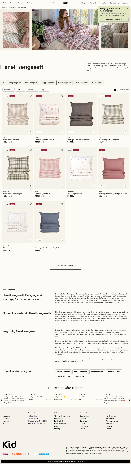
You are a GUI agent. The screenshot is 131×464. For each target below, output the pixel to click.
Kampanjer (21, 3)
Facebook (5, 416)
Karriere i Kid (59, 421)
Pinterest (5, 421)
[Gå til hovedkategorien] (2, 82)
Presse (56, 426)
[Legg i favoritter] (30, 96)
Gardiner (83, 419)
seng (80, 361)
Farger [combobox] (43, 90)
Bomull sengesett (31, 83)
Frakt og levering (112, 421)
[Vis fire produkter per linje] (115, 89)
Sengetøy (11, 7)
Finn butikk (110, 419)
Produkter (13, 3)
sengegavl (112, 359)
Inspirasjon (39, 3)
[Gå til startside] (65, 3)
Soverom (4, 7)
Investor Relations (60, 424)
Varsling (57, 429)
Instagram (6, 419)
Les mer (89, 70)
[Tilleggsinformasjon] (11, 142)
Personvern (110, 424)
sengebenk (59, 361)
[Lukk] (127, 8)
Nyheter (6, 3)
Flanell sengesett (64, 83)
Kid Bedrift (50, 3)
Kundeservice (111, 416)
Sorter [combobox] (19, 90)
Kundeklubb (58, 419)
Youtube (5, 424)
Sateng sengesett (14, 83)
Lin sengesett (97, 83)
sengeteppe (103, 359)
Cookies (109, 426)
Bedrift (108, 429)
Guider (82, 429)
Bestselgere (30, 3)
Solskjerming (84, 416)
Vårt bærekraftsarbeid (62, 416)
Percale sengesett (81, 83)
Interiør (82, 424)
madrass (120, 359)
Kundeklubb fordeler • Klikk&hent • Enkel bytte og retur (65, 461)
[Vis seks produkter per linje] (118, 89)
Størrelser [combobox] (31, 90)
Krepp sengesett (48, 83)
